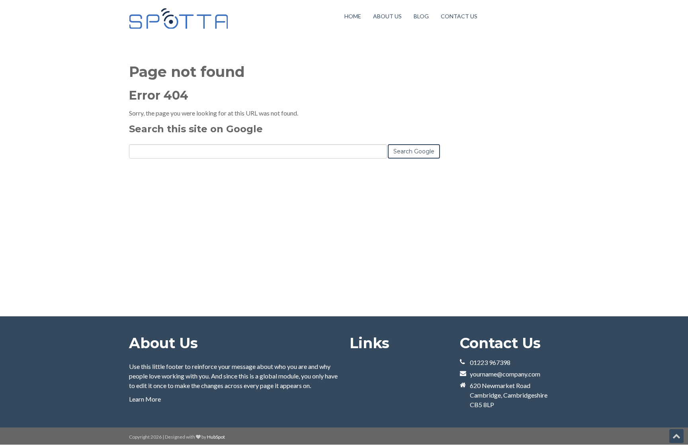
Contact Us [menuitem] (459, 16)
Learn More (145, 399)
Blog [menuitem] (421, 16)
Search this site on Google (196, 129)
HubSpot (216, 437)
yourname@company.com (505, 374)
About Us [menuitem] (387, 16)
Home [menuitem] (352, 16)
